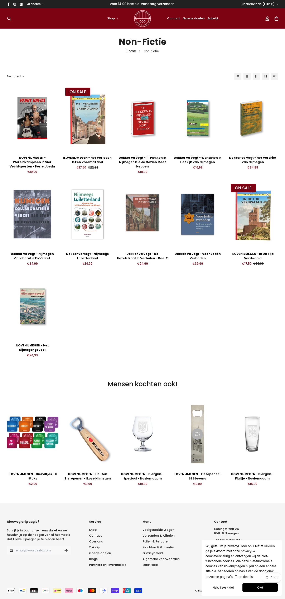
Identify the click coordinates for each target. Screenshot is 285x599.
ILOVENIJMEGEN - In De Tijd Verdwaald (253, 256)
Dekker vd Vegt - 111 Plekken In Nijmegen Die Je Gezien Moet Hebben (142, 162)
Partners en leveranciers (107, 565)
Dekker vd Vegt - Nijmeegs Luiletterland (87, 256)
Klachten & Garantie (158, 547)
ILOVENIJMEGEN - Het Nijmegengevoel (32, 347)
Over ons (96, 541)
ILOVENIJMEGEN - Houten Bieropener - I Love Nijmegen (87, 476)
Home (131, 51)
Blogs (93, 559)
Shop (111, 18)
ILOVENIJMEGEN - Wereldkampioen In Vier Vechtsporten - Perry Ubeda (32, 162)
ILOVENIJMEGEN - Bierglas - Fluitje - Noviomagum (252, 476)
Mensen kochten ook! (143, 384)
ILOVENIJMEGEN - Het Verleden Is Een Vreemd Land (87, 160)
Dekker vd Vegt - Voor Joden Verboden (198, 256)
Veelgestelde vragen (158, 530)
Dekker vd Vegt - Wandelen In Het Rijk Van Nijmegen (197, 160)
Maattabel (150, 565)
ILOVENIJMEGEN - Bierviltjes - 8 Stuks (33, 476)
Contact (173, 18)
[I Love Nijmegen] (142, 18)
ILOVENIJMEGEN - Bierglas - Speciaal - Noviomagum (142, 476)
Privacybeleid (152, 553)
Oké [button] (260, 587)
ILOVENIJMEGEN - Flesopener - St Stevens (197, 476)
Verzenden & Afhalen (158, 536)
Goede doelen (194, 18)
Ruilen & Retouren (155, 541)
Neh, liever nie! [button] (223, 587)
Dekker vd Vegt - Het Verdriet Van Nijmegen (252, 160)
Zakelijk (213, 18)
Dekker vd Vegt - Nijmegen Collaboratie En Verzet (32, 256)
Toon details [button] (244, 577)
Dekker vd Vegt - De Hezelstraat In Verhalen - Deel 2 (142, 256)
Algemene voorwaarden (161, 559)
